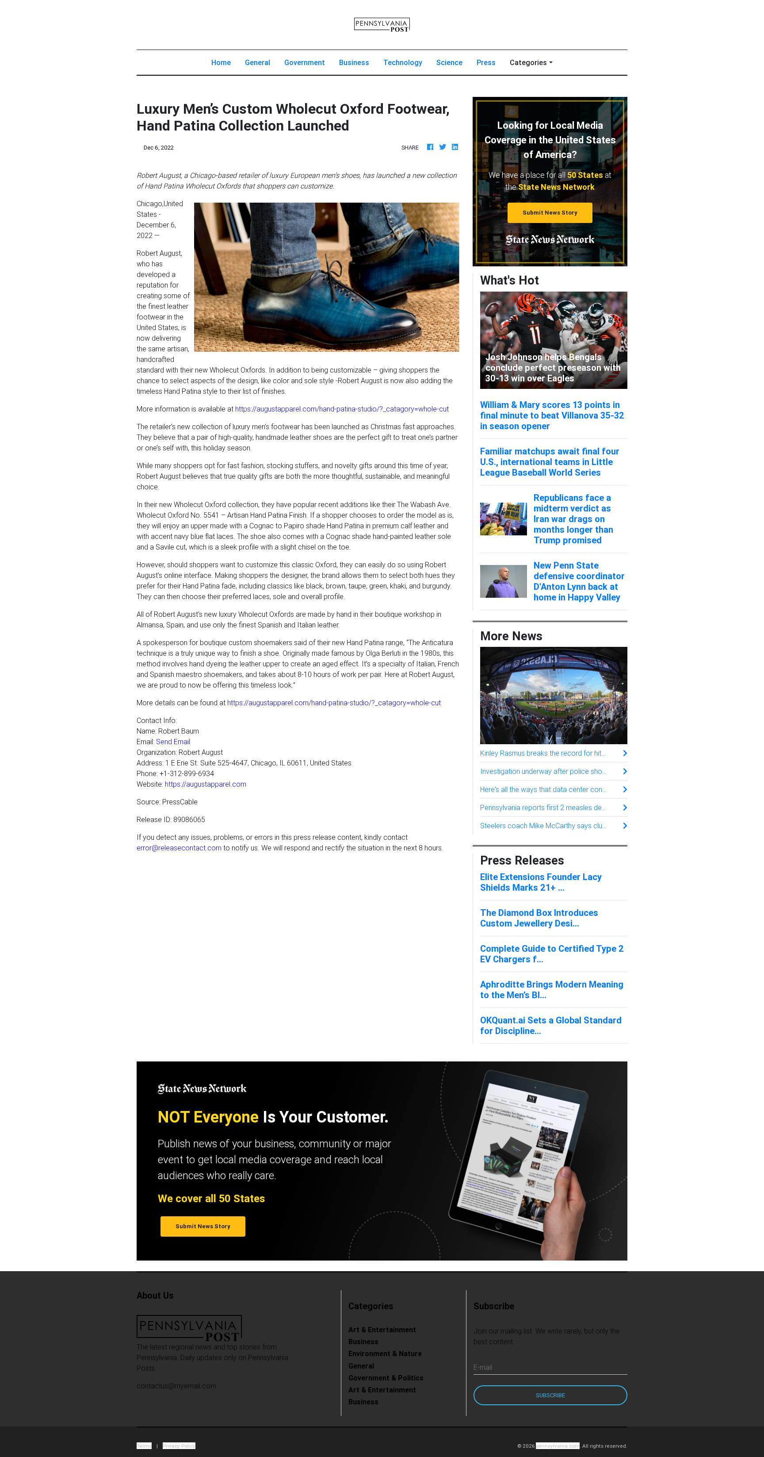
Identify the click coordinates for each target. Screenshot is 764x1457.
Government (304, 62)
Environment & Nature (385, 1353)
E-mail (483, 1367)
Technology (402, 62)
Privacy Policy (179, 1445)
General (257, 62)
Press (486, 62)
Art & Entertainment (382, 1329)
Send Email (173, 741)
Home (224, 62)
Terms (144, 1445)
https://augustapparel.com (205, 784)
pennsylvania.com (558, 1445)
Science (449, 62)
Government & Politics (386, 1377)
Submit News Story (550, 212)
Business (354, 62)
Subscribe (550, 1395)
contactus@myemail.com (176, 1385)
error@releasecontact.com (179, 847)
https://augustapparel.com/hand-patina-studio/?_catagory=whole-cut (342, 408)
